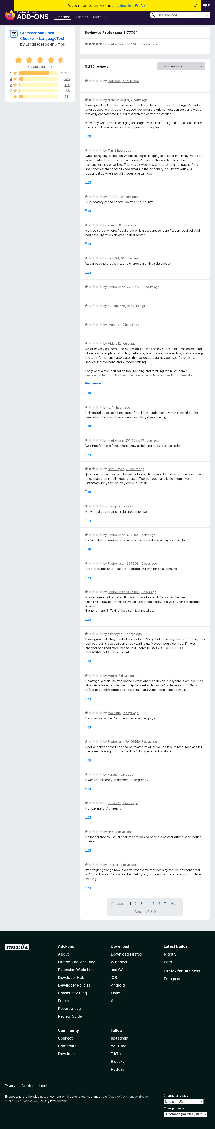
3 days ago (149, 741)
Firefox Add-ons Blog (77, 962)
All (113, 1001)
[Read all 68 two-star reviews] (38, 90)
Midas (112, 343)
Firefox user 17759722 (124, 287)
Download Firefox (126, 954)
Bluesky (118, 1061)
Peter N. (113, 196)
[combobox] (180, 15)
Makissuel (114, 713)
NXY (111, 831)
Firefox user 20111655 (123, 440)
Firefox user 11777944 (124, 44)
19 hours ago (150, 440)
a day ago (130, 506)
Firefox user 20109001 (123, 592)
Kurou (112, 774)
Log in (206, 5)
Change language (176, 1095)
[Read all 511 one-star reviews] (38, 96)
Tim (110, 150)
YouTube (118, 1046)
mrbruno (113, 324)
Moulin (112, 675)
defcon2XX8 (116, 306)
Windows (119, 962)
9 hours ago (129, 196)
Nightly (170, 954)
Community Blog (72, 993)
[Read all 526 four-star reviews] (38, 79)
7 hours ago (130, 81)
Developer (67, 1053)
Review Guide (70, 1016)
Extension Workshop (76, 969)
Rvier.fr (112, 225)
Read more (93, 383)
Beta (168, 962)
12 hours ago (127, 343)
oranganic (115, 506)
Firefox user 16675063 (124, 563)
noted (44, 1096)
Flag (88, 136)
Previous (118, 904)
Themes (82, 17)
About (63, 954)
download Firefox (132, 5)
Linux (115, 993)
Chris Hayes (116, 469)
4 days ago (125, 774)
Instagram (119, 1038)
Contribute (67, 1046)
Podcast (118, 1069)
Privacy (10, 1085)
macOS (117, 969)
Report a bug (69, 1008)
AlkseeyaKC (116, 634)
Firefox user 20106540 (124, 741)
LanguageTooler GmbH (45, 44)
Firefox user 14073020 (124, 535)
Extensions (62, 17)
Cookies (27, 1085)
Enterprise (172, 979)
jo (109, 407)
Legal (43, 1085)
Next (175, 904)
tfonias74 (114, 803)
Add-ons (66, 946)
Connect (65, 1038)
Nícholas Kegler (118, 100)
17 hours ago (121, 407)
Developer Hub (71, 977)
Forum (63, 1001)
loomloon (114, 81)
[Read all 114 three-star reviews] (38, 85)
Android (118, 985)
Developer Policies (74, 985)
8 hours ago (122, 150)
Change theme (174, 1108)
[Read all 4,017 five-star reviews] (38, 73)
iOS (114, 977)
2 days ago (149, 563)
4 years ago (149, 44)
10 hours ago (130, 258)
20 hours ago (135, 469)
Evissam (113, 864)
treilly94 (113, 258)
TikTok (117, 1053)
